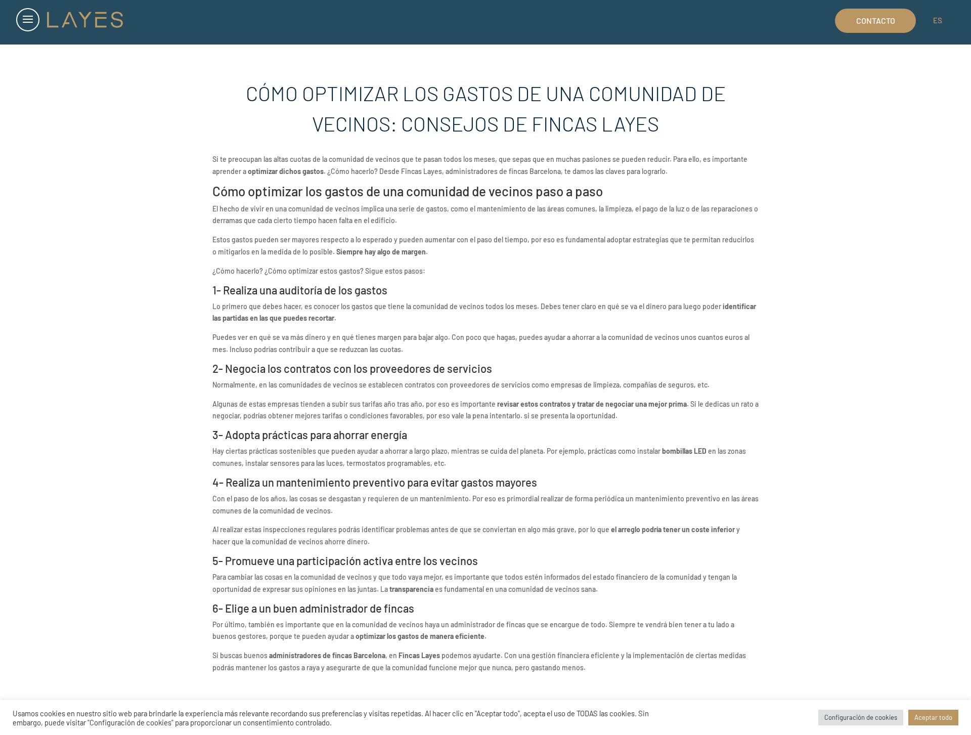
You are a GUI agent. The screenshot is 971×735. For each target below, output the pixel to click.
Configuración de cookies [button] (860, 717)
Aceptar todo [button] (933, 717)
